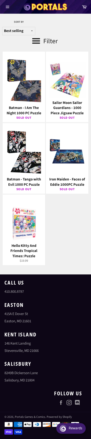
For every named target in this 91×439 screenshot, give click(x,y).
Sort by (19, 22)
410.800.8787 (14, 291)
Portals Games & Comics (30, 417)
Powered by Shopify (59, 417)
